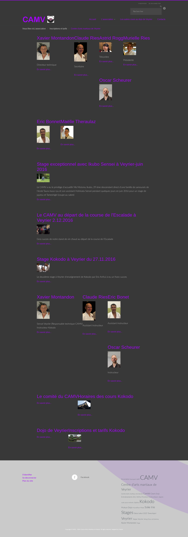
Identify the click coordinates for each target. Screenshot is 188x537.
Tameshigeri (152, 513)
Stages (127, 512)
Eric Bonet (118, 297)
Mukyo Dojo (126, 508)
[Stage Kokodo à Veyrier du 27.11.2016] (43, 268)
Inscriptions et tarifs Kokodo (96, 430)
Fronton (145, 497)
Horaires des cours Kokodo (105, 396)
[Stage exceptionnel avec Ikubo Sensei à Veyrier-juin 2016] (43, 178)
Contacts (161, 19)
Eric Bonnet (49, 121)
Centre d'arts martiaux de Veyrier (139, 487)
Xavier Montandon (55, 38)
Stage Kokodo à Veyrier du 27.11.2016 (76, 259)
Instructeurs (153, 497)
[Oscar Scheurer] (105, 92)
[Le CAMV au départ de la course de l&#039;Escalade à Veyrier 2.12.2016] (43, 229)
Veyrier (126, 518)
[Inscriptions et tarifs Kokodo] (74, 438)
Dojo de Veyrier (52, 430)
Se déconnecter (29, 478)
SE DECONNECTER (155, 3)
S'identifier (27, 475)
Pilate (142, 507)
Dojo (158, 494)
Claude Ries (86, 38)
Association (125, 479)
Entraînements (126, 497)
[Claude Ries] (80, 52)
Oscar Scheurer (115, 80)
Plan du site (27, 481)
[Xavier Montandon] (43, 51)
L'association (107, 19)
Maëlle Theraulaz (78, 121)
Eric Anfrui (137, 497)
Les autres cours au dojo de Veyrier (136, 19)
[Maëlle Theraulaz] (67, 132)
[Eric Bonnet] (43, 134)
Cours (153, 494)
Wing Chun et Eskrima (151, 519)
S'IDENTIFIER (142, 3)
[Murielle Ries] (129, 49)
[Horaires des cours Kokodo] (84, 405)
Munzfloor (136, 507)
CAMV (149, 478)
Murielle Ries (136, 38)
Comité (146, 494)
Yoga (138, 523)
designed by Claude (117, 529)
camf (138, 479)
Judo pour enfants (127, 502)
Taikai (136, 513)
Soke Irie (150, 507)
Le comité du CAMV (57, 396)
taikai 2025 (143, 513)
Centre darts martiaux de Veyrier (132, 494)
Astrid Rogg (111, 38)
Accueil (92, 19)
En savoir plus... (44, 69)
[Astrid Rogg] (105, 47)
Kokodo (147, 501)
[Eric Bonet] (114, 310)
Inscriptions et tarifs (58, 29)
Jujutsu (136, 502)
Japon (161, 497)
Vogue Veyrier (138, 519)
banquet (133, 479)
